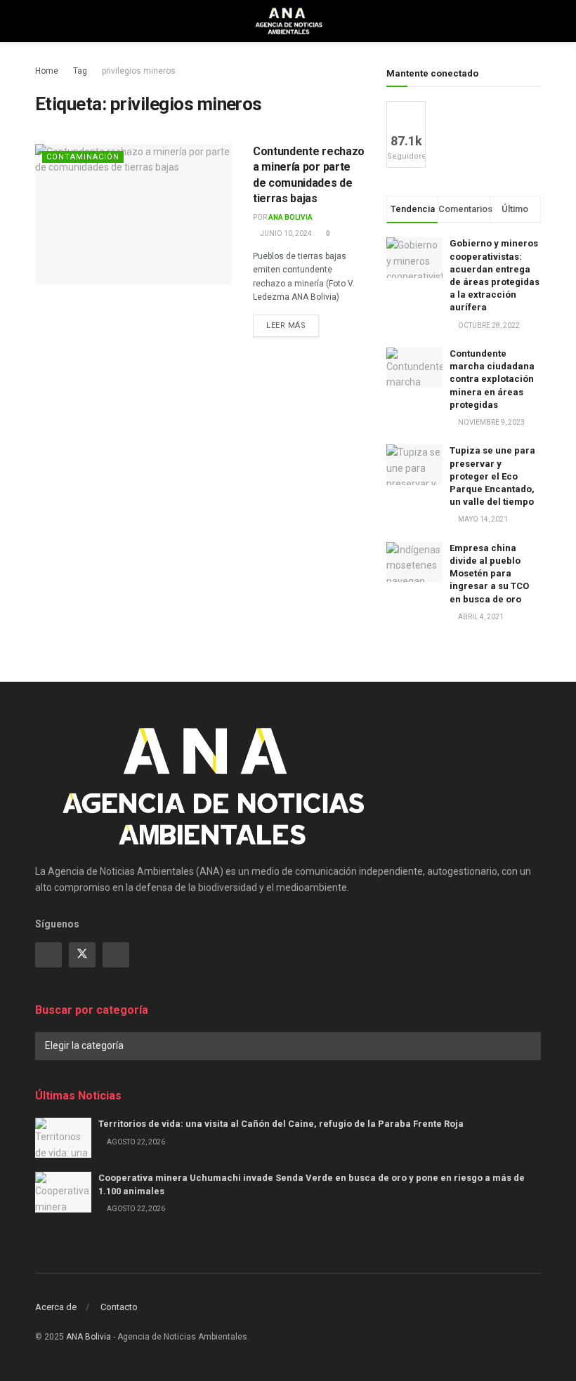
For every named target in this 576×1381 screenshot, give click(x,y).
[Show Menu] (41, 21)
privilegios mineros (139, 71)
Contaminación (82, 156)
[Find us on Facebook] (48, 954)
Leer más (292, 325)
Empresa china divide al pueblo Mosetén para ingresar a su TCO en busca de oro (489, 573)
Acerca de (56, 1307)
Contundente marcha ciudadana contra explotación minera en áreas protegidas (492, 379)
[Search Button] (535, 21)
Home (46, 71)
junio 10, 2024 (285, 233)
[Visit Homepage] (288, 21)
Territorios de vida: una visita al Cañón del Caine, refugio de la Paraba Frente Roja (282, 1123)
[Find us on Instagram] (116, 954)
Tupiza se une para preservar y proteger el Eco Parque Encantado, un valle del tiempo (492, 476)
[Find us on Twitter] (82, 954)
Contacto (119, 1307)
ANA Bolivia (290, 217)
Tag (80, 71)
